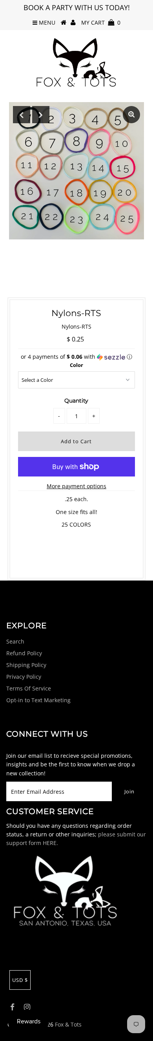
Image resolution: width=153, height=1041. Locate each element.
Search (15, 641)
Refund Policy (24, 653)
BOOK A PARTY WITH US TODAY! (77, 7)
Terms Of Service (28, 688)
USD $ (20, 979)
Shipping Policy (26, 665)
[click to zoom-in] (131, 114)
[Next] (40, 114)
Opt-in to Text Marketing (38, 700)
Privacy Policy (23, 676)
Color (76, 365)
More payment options (76, 486)
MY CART (100, 22)
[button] (76, 357)
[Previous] (21, 114)
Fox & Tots (68, 1024)
